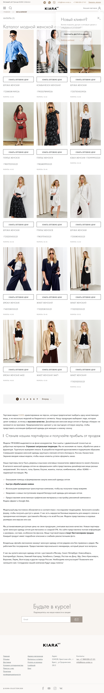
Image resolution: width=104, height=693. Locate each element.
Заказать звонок (94, 2)
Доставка (7, 662)
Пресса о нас (8, 668)
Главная (6, 656)
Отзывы (6, 659)
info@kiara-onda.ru (64, 2)
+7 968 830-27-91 (79, 2)
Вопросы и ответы (35, 659)
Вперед (45, 399)
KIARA (21, 415)
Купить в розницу (35, 662)
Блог (29, 668)
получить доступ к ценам (76, 34)
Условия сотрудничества (13, 665)
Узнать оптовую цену (18, 80)
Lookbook (31, 665)
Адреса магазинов (35, 656)
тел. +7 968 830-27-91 (85, 659)
